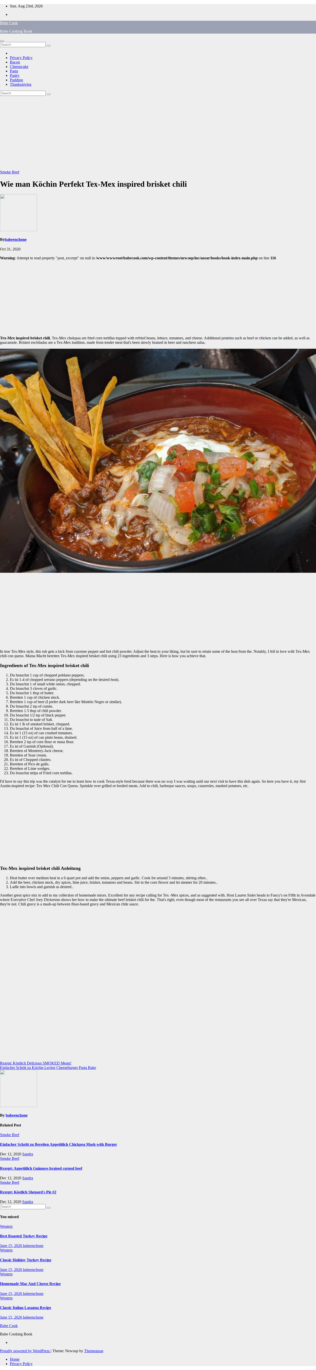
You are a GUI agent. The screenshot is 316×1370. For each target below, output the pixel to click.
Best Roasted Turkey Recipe (23, 1236)
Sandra (27, 1154)
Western (6, 1226)
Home (15, 1359)
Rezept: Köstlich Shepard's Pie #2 (28, 1192)
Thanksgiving (20, 84)
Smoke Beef (9, 172)
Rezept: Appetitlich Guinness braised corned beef (41, 1168)
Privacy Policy (21, 58)
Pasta (14, 71)
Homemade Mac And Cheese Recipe (30, 1284)
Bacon (15, 62)
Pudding (16, 80)
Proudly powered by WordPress (25, 1351)
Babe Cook (9, 23)
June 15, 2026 (11, 1246)
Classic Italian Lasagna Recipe (25, 1308)
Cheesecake (19, 66)
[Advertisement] (158, 132)
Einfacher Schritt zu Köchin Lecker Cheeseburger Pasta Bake (48, 1067)
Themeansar (93, 1351)
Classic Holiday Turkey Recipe (25, 1260)
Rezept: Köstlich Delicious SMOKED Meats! (35, 1063)
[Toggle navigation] (2, 41)
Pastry (15, 75)
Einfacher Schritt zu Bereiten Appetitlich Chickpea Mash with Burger (58, 1144)
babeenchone (16, 239)
